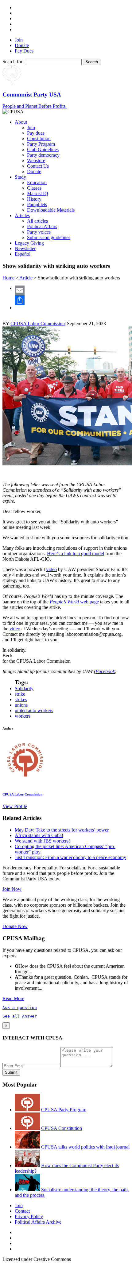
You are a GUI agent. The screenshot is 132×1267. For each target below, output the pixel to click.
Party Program (41, 144)
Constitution (39, 138)
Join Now (11, 889)
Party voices (39, 232)
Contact (22, 1211)
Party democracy (43, 155)
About (21, 122)
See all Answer (19, 1016)
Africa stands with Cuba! (39, 835)
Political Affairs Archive (38, 1222)
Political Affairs (42, 226)
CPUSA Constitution (61, 1128)
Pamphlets (37, 204)
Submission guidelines (48, 237)
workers (22, 716)
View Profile (14, 806)
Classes (34, 188)
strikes (21, 699)
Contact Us (38, 166)
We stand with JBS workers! (42, 840)
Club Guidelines (43, 149)
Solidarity (24, 688)
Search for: (13, 61)
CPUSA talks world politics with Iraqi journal (85, 1146)
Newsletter (25, 248)
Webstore (36, 160)
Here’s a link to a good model (75, 553)
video (51, 569)
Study (20, 177)
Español (22, 254)
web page (74, 601)
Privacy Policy (29, 1216)
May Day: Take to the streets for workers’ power (62, 829)
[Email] (72, 290)
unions (21, 705)
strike (20, 694)
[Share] (72, 300)
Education (37, 182)
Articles (22, 215)
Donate (22, 45)
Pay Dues (24, 50)
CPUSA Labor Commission (37, 323)
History (34, 199)
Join (19, 39)
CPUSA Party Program (63, 1109)
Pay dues (36, 133)
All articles (37, 221)
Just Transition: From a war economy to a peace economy (70, 857)
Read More (13, 998)
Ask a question (19, 1007)
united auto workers (34, 710)
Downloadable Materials (51, 210)
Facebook (105, 671)
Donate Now (15, 926)
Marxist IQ (37, 193)
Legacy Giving (29, 243)
